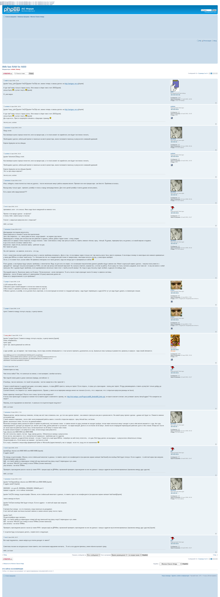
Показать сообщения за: (79, 555)
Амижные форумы (23, 16)
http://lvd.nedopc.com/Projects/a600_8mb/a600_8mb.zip (86, 397)
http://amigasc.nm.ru (71, 83)
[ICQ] (172, 301)
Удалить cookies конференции (180, 575)
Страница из (202, 73)
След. (214, 555)
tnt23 (6, 80)
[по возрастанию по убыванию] (138, 555)
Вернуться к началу (216, 103)
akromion (7, 127)
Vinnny (18, 69)
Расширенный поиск (211, 12)
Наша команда (166, 575)
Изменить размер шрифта (215, 16)
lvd (6, 206)
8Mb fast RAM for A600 (14, 66)
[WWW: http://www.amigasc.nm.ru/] (172, 118)
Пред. (5, 555)
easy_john (8, 335)
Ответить (5, 72)
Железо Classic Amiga (37, 16)
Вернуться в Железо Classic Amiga (14, 563)
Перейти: (156, 563)
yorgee (7, 281)
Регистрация (207, 40)
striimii (13, 69)
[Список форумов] (12, 9)
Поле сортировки (106, 555)
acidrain (7, 106)
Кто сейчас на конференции (12, 569)
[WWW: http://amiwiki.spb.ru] (172, 359)
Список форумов (10, 16)
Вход (215, 40)
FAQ (200, 40)
